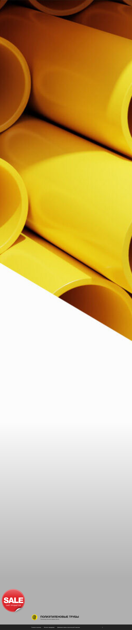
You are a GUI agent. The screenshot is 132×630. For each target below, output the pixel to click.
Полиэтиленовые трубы (59, 617)
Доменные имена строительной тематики (68, 627)
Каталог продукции (49, 627)
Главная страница (36, 627)
